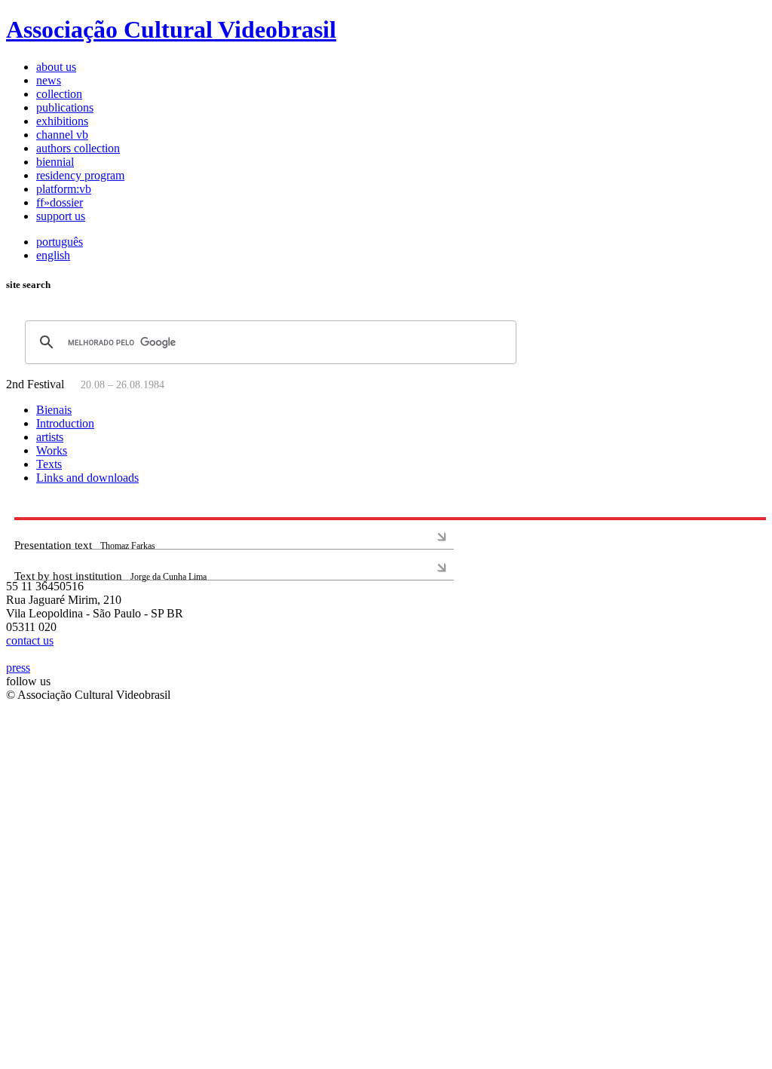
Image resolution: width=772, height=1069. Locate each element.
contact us (30, 640)
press (18, 667)
